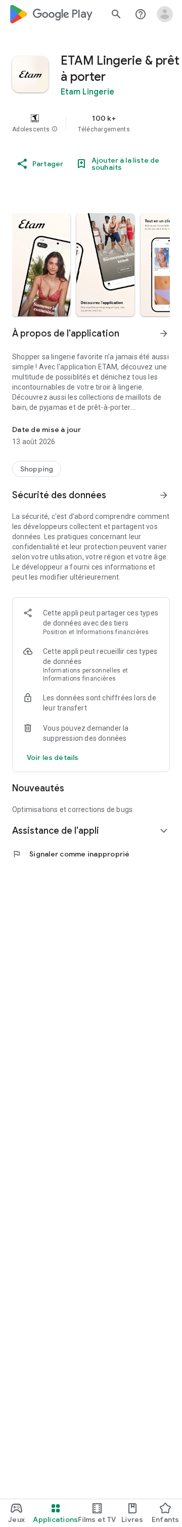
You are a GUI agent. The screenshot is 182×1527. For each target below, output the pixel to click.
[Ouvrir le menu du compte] (165, 14)
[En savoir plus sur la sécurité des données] (52, 757)
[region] (91, 123)
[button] (55, 129)
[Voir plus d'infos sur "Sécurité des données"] (164, 495)
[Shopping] (36, 468)
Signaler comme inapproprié (71, 853)
